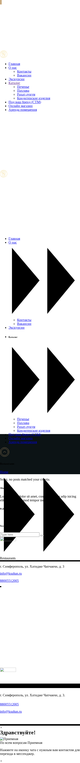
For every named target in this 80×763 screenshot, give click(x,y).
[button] (40, 741)
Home (4, 472)
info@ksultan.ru (11, 573)
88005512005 (9, 580)
